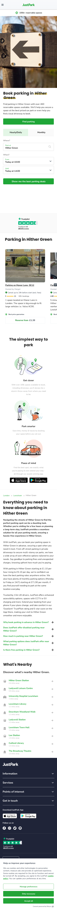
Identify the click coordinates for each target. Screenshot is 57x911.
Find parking (28, 121)
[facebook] (4, 828)
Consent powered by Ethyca (42, 906)
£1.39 (25, 320)
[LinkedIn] (20, 828)
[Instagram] (9, 828)
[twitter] (14, 828)
